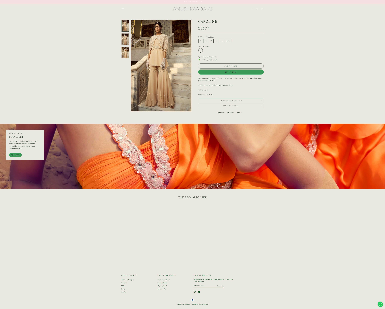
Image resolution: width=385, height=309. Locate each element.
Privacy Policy (162, 289)
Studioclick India (203, 304)
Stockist (124, 292)
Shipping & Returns (164, 286)
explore (15, 155)
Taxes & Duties (162, 283)
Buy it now (231, 72)
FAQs (123, 286)
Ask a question (231, 105)
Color (203, 46)
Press (123, 289)
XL (221, 41)
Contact (124, 283)
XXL (227, 41)
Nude (201, 50)
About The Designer (127, 280)
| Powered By (195, 304)
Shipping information (231, 100)
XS (201, 41)
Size (205, 37)
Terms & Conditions (164, 280)
